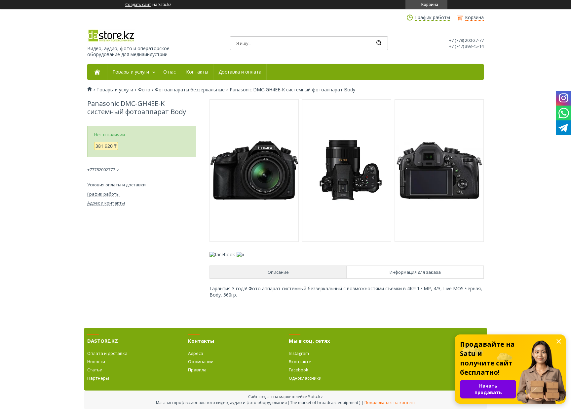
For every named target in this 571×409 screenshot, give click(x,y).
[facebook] (222, 254)
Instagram (299, 353)
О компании (200, 361)
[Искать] (379, 43)
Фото (144, 90)
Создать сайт (138, 4)
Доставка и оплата (239, 72)
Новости (96, 361)
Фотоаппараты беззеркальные (190, 90)
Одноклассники (305, 378)
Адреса (195, 353)
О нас (169, 72)
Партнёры (98, 378)
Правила (197, 370)
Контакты (197, 72)
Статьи (94, 370)
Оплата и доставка (107, 353)
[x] (240, 254)
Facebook (298, 370)
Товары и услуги (130, 72)
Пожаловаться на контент (389, 402)
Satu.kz (315, 396)
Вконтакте (300, 361)
